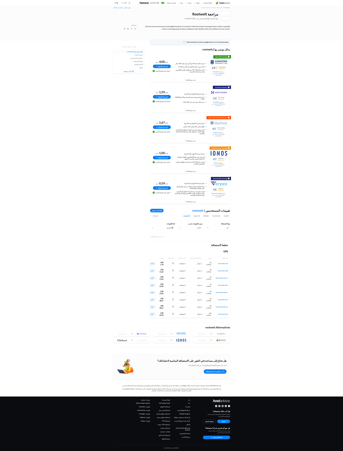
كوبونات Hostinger (144, 414)
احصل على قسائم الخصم (161, 71)
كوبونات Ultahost (145, 417)
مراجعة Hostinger (218, 102)
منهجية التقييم (127, 7)
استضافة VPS (166, 421)
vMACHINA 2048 (223, 271)
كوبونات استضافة (169, 3)
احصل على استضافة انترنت (182, 421)
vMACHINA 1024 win (222, 278)
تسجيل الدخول (209, 421)
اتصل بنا (188, 406)
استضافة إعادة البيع (164, 435)
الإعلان (188, 424)
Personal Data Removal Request (183, 429)
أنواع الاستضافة (208, 3)
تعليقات (198, 3)
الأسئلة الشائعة (138, 64)
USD (124, 3)
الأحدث (199, 228)
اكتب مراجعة (155, 210)
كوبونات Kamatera (144, 406)
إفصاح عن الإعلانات (118, 7)
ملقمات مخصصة (165, 431)
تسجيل (224, 421)
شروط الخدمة (186, 437)
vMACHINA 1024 (223, 263)
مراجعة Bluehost (218, 132)
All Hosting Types (164, 403)
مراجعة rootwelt (205, 14)
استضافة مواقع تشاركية (163, 414)
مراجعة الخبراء (138, 55)
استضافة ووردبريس (164, 410)
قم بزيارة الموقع (163, 66)
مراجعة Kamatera (218, 72)
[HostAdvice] (222, 3)
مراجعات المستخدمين (136, 58)
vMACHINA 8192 (223, 299)
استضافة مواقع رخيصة (163, 417)
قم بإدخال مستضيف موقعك (182, 417)
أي (227, 228)
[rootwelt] (225, 16)
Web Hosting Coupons (143, 403)
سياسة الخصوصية (185, 433)
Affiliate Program (184, 414)
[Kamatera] (219, 62)
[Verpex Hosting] (219, 183)
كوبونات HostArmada (143, 410)
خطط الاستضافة (138, 61)
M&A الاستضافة (218, 437)
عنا (189, 403)
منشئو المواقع (166, 439)
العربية (169, 228)
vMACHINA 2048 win (222, 292)
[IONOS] (219, 153)
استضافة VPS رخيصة (164, 424)
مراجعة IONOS (218, 163)
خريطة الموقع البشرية (183, 410)
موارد (181, 3)
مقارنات (189, 3)
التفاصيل (151, 263)
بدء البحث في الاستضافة (214, 372)
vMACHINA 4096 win (222, 307)
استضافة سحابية (165, 428)
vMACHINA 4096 (223, 285)
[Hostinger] (219, 92)
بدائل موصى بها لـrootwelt (135, 51)
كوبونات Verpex (145, 421)
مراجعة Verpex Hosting (218, 193)
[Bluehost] (219, 122)
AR (115, 3)
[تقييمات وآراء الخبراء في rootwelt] (135, 28)
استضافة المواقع (165, 406)
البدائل (141, 67)
